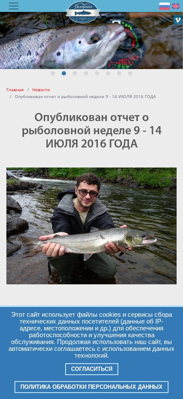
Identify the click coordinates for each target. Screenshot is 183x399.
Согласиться (91, 369)
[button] (52, 73)
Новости (41, 90)
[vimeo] (178, 19)
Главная (15, 90)
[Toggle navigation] (13, 6)
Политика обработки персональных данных (91, 387)
